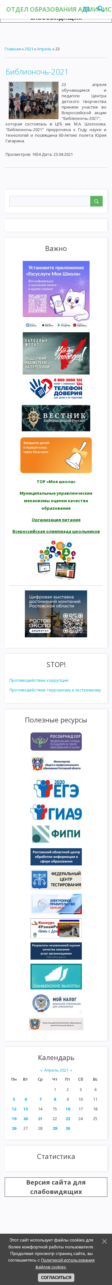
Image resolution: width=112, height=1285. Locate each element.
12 (14, 1109)
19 (14, 1118)
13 (25, 1109)
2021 (29, 49)
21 (40, 1118)
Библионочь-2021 (37, 71)
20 (25, 1118)
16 (68, 1109)
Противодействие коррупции (38, 680)
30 (68, 1128)
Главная (13, 49)
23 (68, 1118)
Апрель (44, 49)
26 (14, 1128)
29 (55, 1128)
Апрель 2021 (56, 1070)
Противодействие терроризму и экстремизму (55, 690)
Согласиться (56, 1277)
